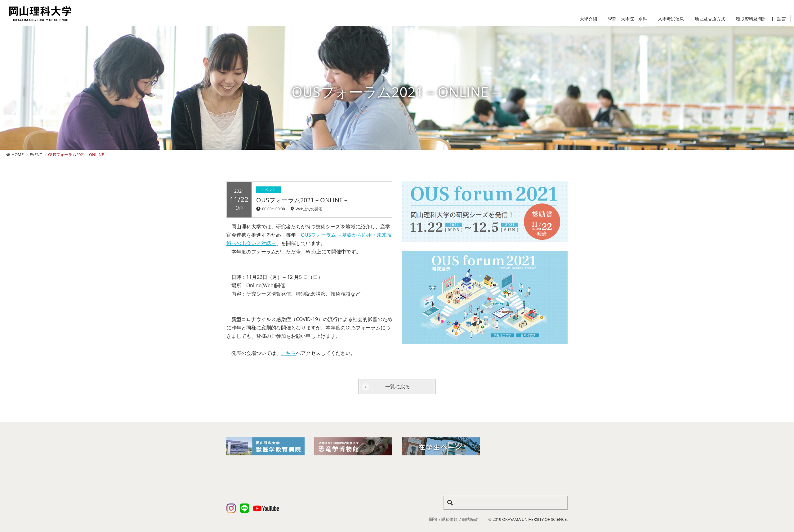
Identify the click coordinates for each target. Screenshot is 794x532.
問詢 (433, 519)
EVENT (36, 154)
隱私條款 (449, 519)
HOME (17, 154)
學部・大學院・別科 (627, 19)
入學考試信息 (671, 19)
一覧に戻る (397, 386)
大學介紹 (588, 19)
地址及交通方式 (710, 19)
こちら (288, 353)
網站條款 (470, 519)
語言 (781, 19)
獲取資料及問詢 (751, 19)
